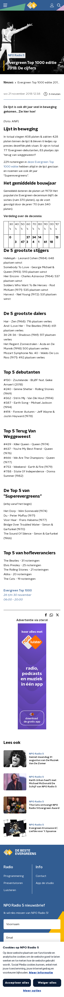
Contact (41, 876)
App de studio (45, 883)
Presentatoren (13, 883)
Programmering (14, 876)
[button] (5, 5)
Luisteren (10, 890)
